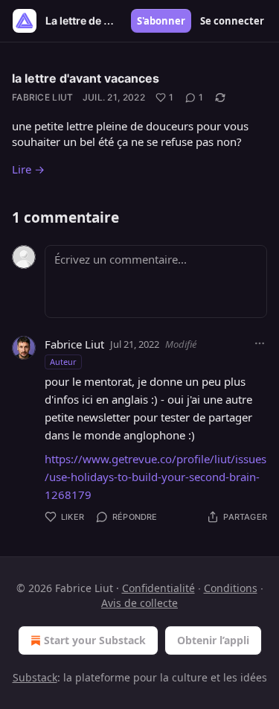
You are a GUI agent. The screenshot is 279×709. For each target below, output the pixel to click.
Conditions (230, 588)
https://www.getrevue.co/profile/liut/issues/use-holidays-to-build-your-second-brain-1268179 (155, 476)
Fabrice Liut (43, 97)
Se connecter (232, 21)
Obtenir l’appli (213, 640)
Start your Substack (95, 640)
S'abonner (161, 21)
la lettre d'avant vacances (85, 78)
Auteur (63, 361)
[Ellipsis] (260, 343)
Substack (35, 677)
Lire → (28, 169)
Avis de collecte (139, 603)
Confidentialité (158, 588)
